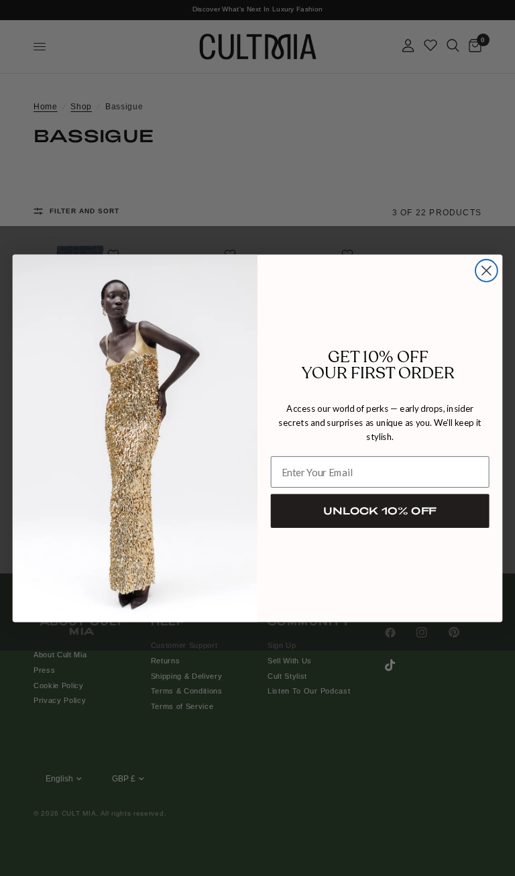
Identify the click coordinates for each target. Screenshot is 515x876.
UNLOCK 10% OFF (380, 510)
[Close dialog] (486, 271)
